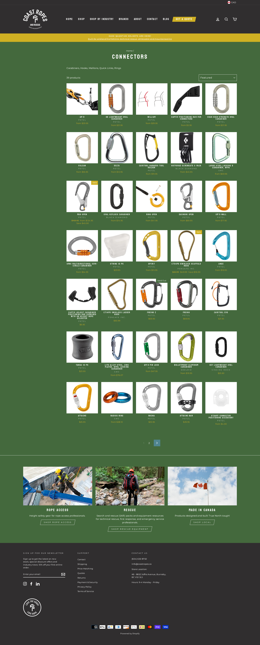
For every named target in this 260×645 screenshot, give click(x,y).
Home (69, 19)
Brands (124, 19)
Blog (166, 19)
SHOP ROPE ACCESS (58, 522)
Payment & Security (87, 582)
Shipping (82, 564)
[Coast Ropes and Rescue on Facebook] (31, 584)
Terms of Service (85, 591)
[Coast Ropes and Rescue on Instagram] (25, 584)
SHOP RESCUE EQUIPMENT (130, 529)
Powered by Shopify (130, 633)
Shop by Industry (102, 19)
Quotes (81, 573)
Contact (152, 19)
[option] (130, 37)
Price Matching (85, 569)
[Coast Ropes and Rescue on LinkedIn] (38, 584)
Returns (81, 578)
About (138, 19)
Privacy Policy (84, 587)
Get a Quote (184, 19)
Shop (81, 19)
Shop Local (202, 522)
